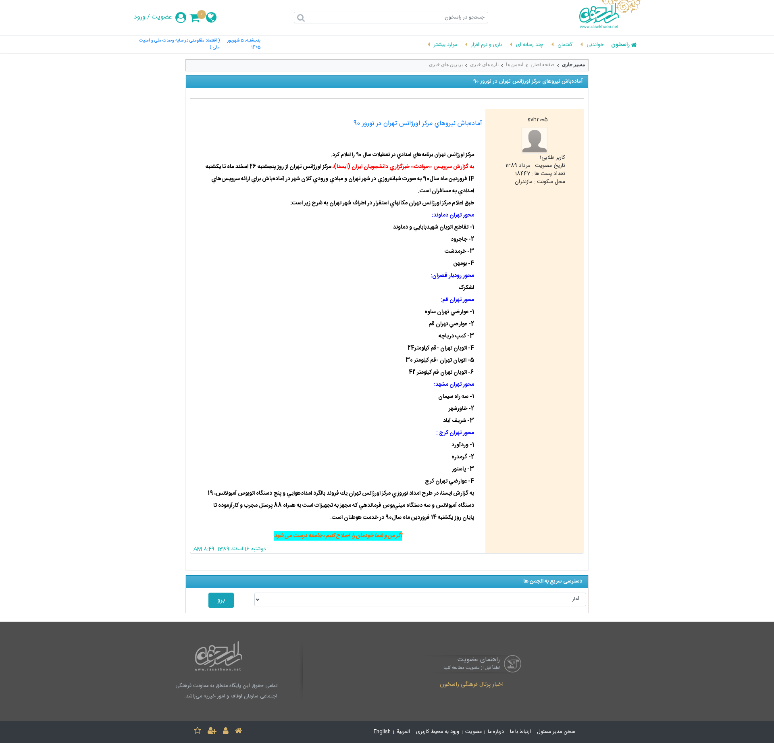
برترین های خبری (446, 64)
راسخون (620, 45)
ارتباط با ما (520, 732)
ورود (140, 17)
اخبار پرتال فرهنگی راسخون (472, 685)
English (382, 732)
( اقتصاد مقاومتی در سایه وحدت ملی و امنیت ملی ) (179, 44)
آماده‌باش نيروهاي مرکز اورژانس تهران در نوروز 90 (418, 123)
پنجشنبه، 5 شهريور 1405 (243, 44)
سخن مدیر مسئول (556, 732)
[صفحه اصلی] (239, 732)
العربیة (403, 732)
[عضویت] (212, 732)
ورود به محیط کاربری (437, 732)
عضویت (162, 17)
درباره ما (496, 732)
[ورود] (226, 732)
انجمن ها (514, 64)
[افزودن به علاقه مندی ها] (197, 732)
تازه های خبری (484, 64)
